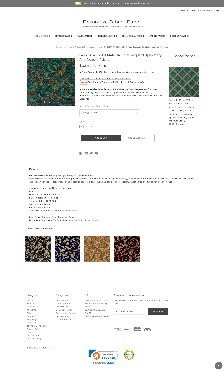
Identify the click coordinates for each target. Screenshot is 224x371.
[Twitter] (91, 153)
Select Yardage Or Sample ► (94, 106)
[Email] (86, 153)
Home (30, 300)
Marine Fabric (157, 36)
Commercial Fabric (133, 36)
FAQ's (29, 313)
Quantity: (83, 121)
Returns (31, 303)
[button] (103, 357)
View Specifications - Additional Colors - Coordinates (105, 78)
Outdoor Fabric (64, 36)
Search (184, 10)
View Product (184, 82)
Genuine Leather (107, 36)
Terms (146, 3)
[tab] (40, 228)
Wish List (31, 322)
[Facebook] (80, 153)
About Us (31, 310)
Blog (29, 332)
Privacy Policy (34, 329)
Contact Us (32, 306)
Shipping (31, 319)
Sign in (195, 10)
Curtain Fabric (34, 335)
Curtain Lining (34, 338)
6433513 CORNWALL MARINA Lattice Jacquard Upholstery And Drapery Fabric (181, 105)
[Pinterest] (96, 153)
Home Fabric (42, 36)
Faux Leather (84, 36)
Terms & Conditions (37, 326)
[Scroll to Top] (218, 365)
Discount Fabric (179, 36)
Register (207, 10)
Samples (31, 316)
